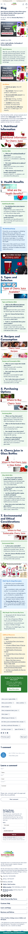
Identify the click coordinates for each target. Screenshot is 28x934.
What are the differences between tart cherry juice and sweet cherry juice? (14, 306)
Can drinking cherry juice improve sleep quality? (14, 207)
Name (2, 768)
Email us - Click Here (8, 881)
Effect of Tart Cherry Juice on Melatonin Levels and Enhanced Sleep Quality (15, 666)
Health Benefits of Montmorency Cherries (13, 651)
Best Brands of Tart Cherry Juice (14, 648)
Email (2, 775)
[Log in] (23, 4)
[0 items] (26, 4)
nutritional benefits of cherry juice (14, 154)
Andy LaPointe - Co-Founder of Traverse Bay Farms (11, 44)
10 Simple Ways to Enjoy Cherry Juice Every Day (14, 654)
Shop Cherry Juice (14, 689)
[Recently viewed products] (26, 466)
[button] (14, 932)
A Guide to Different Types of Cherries (15, 645)
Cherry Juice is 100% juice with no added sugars (14, 318)
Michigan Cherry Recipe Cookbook (15, 658)
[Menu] (1, 4)
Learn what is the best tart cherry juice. (14, 329)
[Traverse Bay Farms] (14, 4)
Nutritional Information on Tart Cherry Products (14, 638)
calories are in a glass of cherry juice (14, 164)
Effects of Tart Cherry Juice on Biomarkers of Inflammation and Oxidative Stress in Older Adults (14, 661)
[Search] (4, 4)
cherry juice (12, 117)
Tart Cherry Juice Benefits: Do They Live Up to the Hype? (14, 670)
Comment (3, 781)
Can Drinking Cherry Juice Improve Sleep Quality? (14, 642)
